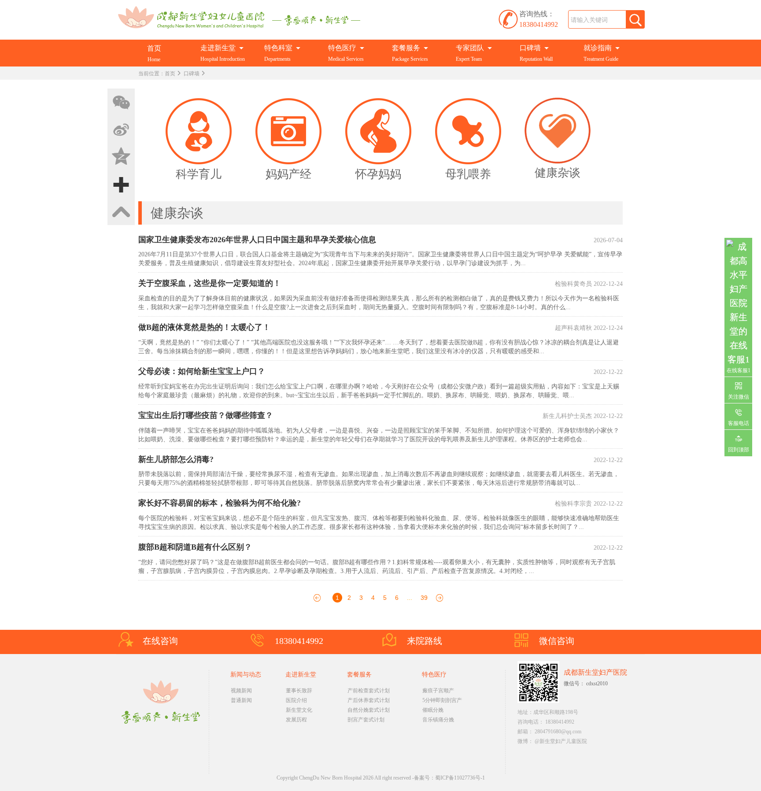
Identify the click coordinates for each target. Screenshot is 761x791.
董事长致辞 (299, 691)
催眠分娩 (432, 710)
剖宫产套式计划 (365, 720)
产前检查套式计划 (368, 691)
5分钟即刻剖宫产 (442, 700)
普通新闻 (241, 700)
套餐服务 (359, 674)
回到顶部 (738, 450)
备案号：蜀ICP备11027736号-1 (449, 778)
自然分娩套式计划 (368, 710)
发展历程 (296, 720)
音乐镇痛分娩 (438, 720)
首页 (170, 73)
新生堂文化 (299, 710)
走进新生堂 (300, 674)
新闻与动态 (245, 674)
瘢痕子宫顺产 (438, 691)
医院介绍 (296, 700)
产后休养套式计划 (368, 700)
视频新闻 (241, 691)
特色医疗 (434, 674)
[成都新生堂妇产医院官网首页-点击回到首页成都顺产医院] (243, 17)
